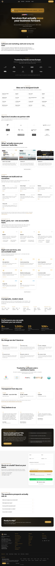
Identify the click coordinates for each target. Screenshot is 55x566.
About (32, 1)
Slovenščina (36, 560)
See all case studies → (27, 169)
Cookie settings (44, 538)
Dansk (38, 558)
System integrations (18, 538)
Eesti (26, 560)
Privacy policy (44, 535)
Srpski (40, 560)
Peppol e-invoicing (17, 547)
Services (22, 1)
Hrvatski (35, 558)
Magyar (29, 558)
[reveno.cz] (47, 130)
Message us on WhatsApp (41, 479)
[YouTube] (49, 540)
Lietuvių (33, 560)
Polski (32, 558)
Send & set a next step (41, 471)
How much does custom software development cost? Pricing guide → (11, 401)
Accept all (4, 563)
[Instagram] (47, 540)
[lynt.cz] (20, 130)
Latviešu (29, 560)
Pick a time (49, 474)
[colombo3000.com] (34, 125)
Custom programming (18, 536)
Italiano (21, 558)
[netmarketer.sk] (47, 125)
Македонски (44, 560)
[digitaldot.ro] (7, 130)
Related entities (31, 536)
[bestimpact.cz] (7, 134)
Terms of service (44, 536)
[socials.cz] (34, 134)
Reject (8, 563)
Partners (30, 542)
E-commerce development (18, 543)
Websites (16, 542)
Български (22, 560)
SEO (15, 546)
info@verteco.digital (41, 482)
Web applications (17, 535)
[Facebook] (45, 540)
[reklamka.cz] (20, 125)
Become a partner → (7, 443)
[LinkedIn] (43, 540)
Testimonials (30, 539)
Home (19, 1)
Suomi (41, 558)
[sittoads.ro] (34, 130)
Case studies (28, 1)
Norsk (48, 558)
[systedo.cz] (20, 134)
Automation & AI (17, 539)
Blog (29, 543)
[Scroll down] (27, 36)
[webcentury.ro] (7, 125)
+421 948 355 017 (4, 547)
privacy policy (36, 469)
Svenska (44, 558)
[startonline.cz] (47, 134)
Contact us (51, 1)
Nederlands (24, 558)
